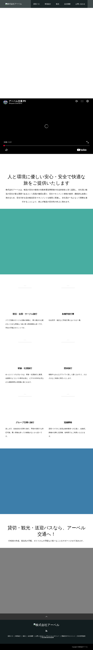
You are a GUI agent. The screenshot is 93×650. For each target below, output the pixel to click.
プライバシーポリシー (52, 636)
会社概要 (67, 4)
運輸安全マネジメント (68, 636)
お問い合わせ (80, 4)
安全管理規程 (81, 636)
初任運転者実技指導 (48, 637)
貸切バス (36, 4)
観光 (57, 4)
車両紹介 (48, 4)
